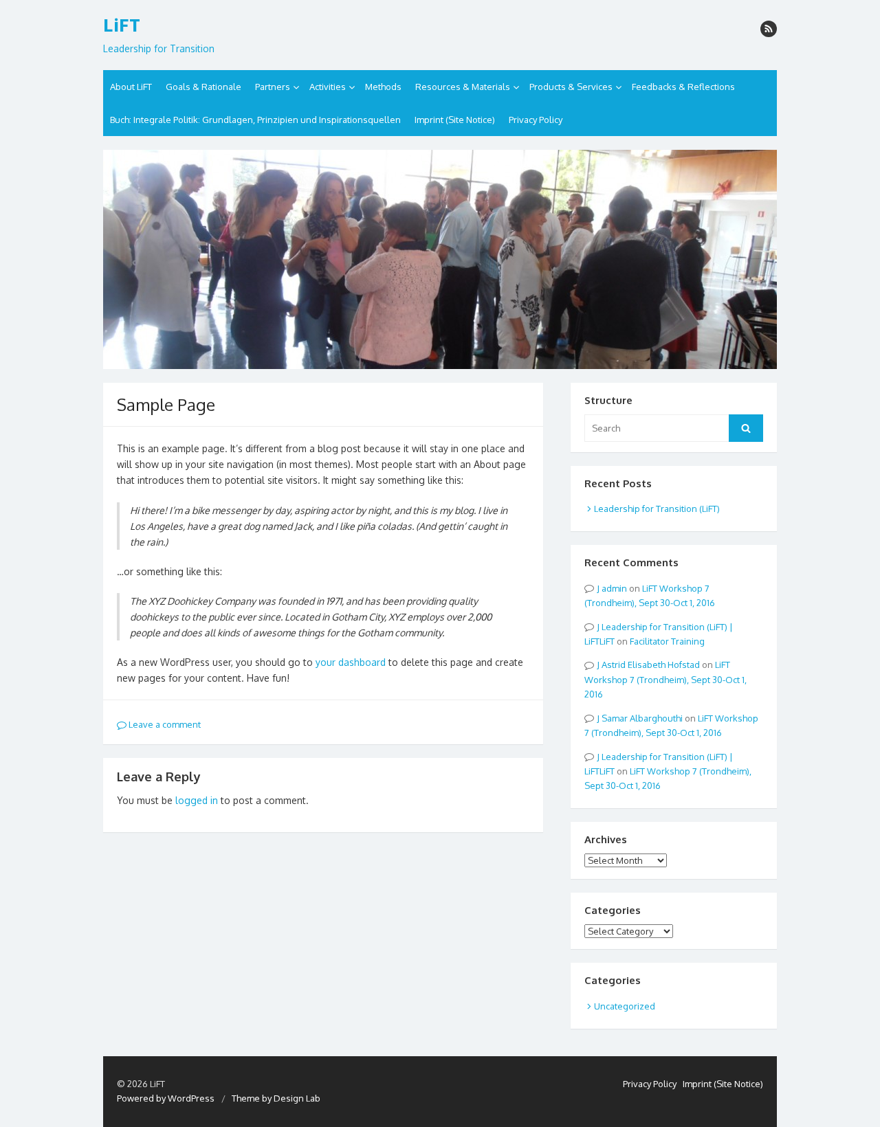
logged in (196, 800)
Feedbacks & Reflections (683, 86)
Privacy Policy (535, 119)
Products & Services (571, 86)
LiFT (121, 25)
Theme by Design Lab (276, 1098)
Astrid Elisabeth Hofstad (651, 664)
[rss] (768, 29)
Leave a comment (163, 724)
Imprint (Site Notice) (455, 119)
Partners (272, 86)
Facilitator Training (667, 641)
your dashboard (351, 662)
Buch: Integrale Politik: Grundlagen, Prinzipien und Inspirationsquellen (255, 119)
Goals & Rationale (203, 86)
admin (614, 588)
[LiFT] (440, 259)
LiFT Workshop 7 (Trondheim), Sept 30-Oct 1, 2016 (665, 679)
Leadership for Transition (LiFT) (657, 508)
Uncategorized (624, 1006)
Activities (327, 86)
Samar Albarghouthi (642, 718)
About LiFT (131, 86)
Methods (383, 86)
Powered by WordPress (165, 1098)
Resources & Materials (462, 86)
